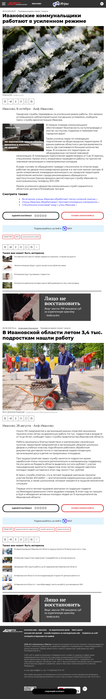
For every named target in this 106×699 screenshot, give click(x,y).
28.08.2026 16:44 (9, 328)
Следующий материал (54, 691)
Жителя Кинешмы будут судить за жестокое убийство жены (40, 265)
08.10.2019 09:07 (9, 11)
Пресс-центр (77, 630)
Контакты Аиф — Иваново (35, 630)
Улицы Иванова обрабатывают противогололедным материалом (59, 202)
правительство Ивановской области (41, 412)
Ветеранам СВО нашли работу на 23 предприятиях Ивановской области (45, 567)
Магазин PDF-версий (33, 633)
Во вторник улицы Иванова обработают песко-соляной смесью (59, 199)
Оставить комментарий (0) (82, 216)
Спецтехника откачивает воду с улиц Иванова (48, 205)
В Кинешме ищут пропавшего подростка (32, 274)
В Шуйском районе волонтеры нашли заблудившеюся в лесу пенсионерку (46, 283)
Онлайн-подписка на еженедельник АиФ (62, 633)
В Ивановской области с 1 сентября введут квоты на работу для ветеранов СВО (48, 584)
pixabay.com (18, 95)
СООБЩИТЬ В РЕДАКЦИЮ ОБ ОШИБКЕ (39, 636)
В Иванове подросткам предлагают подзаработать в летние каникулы (44, 558)
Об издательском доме (59, 630)
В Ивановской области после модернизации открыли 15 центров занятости (47, 576)
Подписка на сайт (90, 633)
